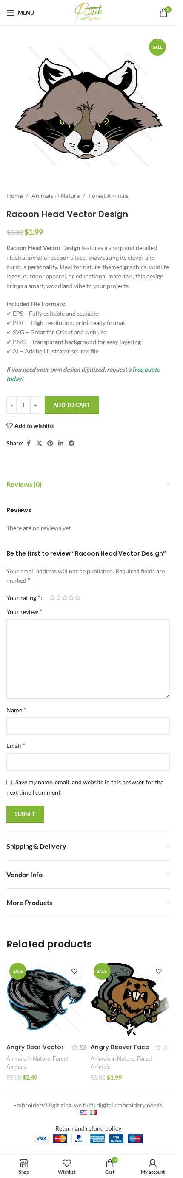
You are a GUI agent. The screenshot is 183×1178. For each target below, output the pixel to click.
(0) (83, 1047)
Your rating (23, 597)
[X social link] (39, 443)
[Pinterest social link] (50, 443)
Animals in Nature (55, 195)
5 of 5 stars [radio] (77, 597)
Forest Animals (109, 195)
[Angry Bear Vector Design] (46, 999)
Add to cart (71, 405)
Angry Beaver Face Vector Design (120, 1051)
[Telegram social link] (71, 443)
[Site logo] (88, 12)
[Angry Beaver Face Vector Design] (131, 999)
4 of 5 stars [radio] (71, 597)
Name (16, 710)
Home (14, 195)
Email (15, 745)
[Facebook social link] (28, 443)
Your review (24, 611)
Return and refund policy (88, 1128)
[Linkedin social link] (61, 443)
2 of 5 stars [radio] (58, 597)
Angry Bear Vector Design (35, 1051)
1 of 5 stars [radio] (52, 597)
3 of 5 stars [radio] (65, 597)
